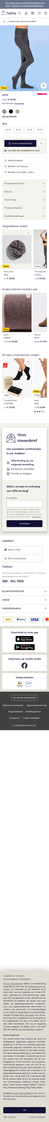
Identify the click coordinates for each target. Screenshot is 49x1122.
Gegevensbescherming (37, 705)
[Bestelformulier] (32, 13)
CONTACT (8, 540)
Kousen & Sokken (28, 21)
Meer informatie (27, 1015)
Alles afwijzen (9, 1117)
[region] (24, 1046)
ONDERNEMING (11, 608)
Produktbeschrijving (14, 183)
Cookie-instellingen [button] (31, 718)
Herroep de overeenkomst (24, 697)
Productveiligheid (13, 207)
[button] (3, 13)
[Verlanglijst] (39, 13)
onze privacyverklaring (23, 1093)
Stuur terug (10, 199)
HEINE (6, 599)
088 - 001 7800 (13, 581)
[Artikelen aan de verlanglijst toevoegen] (41, 143)
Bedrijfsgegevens (33, 711)
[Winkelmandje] (45, 13)
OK (24, 1110)
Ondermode (14, 21)
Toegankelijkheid (15, 711)
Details (8, 191)
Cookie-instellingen (37, 1117)
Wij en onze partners (13, 983)
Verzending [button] (19, 103)
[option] (4, 111)
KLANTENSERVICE (13, 591)
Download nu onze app (24, 632)
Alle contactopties (17, 558)
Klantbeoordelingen (14, 216)
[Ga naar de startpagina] (11, 13)
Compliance (15, 718)
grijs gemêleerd (9, 116)
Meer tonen (36, 517)
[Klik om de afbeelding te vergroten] (43, 85)
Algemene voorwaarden (12, 705)
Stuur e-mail (13, 550)
